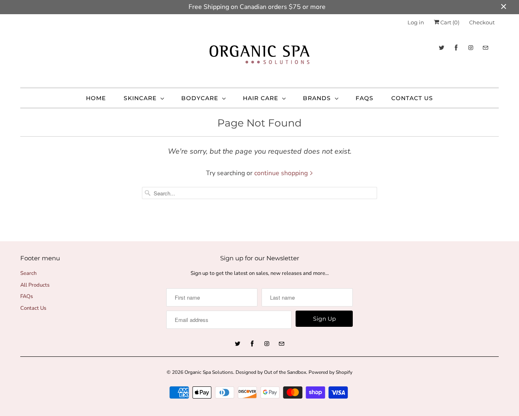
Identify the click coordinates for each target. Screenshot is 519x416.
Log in (415, 22)
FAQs (364, 98)
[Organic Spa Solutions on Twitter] (441, 48)
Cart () (449, 22)
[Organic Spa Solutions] (259, 56)
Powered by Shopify (330, 372)
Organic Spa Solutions (208, 372)
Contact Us (33, 308)
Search (28, 273)
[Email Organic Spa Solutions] (485, 48)
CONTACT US (412, 98)
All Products (34, 285)
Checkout (482, 22)
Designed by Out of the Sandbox (271, 372)
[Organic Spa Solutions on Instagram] (470, 48)
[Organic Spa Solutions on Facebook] (456, 48)
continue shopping (281, 173)
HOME (96, 98)
